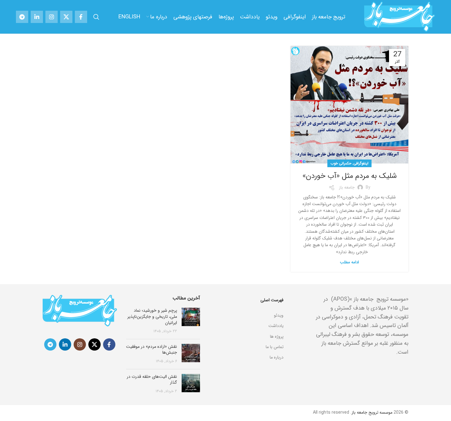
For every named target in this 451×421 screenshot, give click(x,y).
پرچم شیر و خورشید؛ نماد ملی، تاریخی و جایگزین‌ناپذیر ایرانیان (152, 316)
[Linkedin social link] (37, 17)
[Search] (96, 17)
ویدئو (278, 315)
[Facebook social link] (81, 17)
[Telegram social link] (22, 17)
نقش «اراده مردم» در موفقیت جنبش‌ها (151, 349)
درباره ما (276, 357)
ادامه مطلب (349, 262)
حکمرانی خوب (340, 163)
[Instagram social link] (51, 17)
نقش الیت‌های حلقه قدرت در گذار (152, 379)
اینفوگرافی (360, 163)
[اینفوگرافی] (246, 307)
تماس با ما (274, 347)
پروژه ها (276, 336)
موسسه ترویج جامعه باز (372, 412)
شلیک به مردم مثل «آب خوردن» (350, 176)
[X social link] (66, 17)
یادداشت (275, 325)
